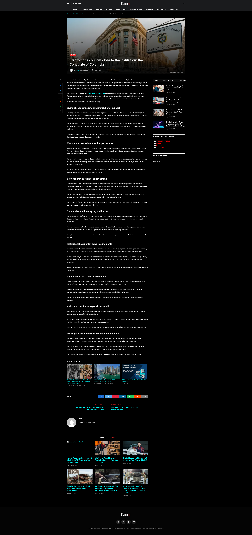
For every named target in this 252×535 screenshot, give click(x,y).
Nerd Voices (161, 9)
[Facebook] (60, 85)
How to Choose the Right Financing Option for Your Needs (174, 112)
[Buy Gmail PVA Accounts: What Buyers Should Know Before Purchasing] (158, 100)
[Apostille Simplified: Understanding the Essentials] (134, 371)
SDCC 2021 (160, 145)
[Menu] (68, 3)
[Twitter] (60, 90)
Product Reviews (163, 141)
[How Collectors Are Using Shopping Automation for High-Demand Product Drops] (158, 124)
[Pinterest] (60, 95)
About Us (174, 9)
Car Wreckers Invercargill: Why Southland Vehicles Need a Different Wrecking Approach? (106, 488)
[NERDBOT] (126, 3)
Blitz (77, 70)
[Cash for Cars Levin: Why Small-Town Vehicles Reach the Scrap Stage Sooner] (80, 476)
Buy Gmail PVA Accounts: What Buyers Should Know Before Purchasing (174, 100)
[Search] (184, 3)
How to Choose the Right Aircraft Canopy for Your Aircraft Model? (135, 459)
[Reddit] (60, 101)
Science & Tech (136, 9)
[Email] (60, 111)
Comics (99, 9)
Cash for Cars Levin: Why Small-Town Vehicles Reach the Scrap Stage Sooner (79, 488)
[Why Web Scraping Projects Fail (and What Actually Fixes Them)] (158, 88)
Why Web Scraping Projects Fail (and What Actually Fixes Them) (175, 88)
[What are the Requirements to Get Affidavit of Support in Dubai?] (107, 371)
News (75, 9)
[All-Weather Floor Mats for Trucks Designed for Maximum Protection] (107, 448)
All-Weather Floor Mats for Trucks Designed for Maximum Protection (106, 460)
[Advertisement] (126, 39)
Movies (170, 80)
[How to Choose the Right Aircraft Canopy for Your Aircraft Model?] (135, 448)
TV (176, 80)
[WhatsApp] (60, 106)
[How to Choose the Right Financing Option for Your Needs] (158, 112)
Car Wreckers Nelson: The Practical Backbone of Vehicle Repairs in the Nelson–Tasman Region (134, 489)
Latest (157, 80)
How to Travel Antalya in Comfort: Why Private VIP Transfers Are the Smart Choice (79, 460)
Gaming (109, 9)
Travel (73, 55)
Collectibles (121, 9)
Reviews (183, 80)
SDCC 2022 (160, 148)
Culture (149, 9)
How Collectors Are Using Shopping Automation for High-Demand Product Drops (175, 124)
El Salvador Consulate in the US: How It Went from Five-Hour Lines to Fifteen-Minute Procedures (79, 381)
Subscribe (77, 3)
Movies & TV (87, 9)
